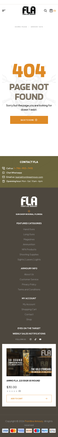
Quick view (48, 358)
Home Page (21, 27)
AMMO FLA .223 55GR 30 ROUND (23, 380)
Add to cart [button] (17, 398)
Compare (48, 365)
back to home (27, 120)
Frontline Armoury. (34, 421)
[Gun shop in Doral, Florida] (29, 211)
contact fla (29, 162)
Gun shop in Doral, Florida (29, 214)
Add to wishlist (48, 351)
